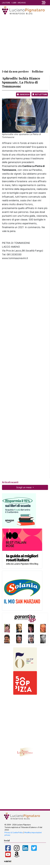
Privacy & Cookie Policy (14, 832)
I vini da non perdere (15, 71)
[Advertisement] (25, 42)
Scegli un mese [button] (24, 487)
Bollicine (37, 71)
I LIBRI (13, 3)
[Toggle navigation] (43, 2)
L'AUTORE (6, 3)
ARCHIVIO (22, 3)
